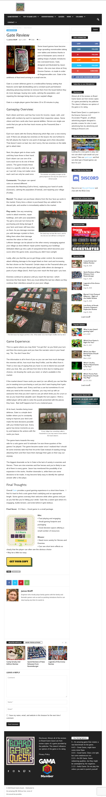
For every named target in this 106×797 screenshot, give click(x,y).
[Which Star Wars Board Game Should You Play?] (77, 354)
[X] (15, 582)
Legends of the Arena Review (56, 663)
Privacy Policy (44, 754)
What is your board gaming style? (90, 330)
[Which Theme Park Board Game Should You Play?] (77, 377)
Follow (95, 49)
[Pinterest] (21, 582)
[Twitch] (25, 771)
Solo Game (16, 571)
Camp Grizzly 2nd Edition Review (13, 663)
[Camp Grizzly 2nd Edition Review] (15, 653)
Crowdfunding (47, 17)
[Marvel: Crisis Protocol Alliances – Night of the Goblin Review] (77, 297)
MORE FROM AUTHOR (32, 642)
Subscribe (94, 71)
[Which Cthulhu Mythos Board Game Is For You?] (77, 365)
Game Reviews (13, 17)
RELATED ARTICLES (15, 642)
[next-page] (66, 642)
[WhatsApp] (26, 582)
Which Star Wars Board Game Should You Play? (91, 353)
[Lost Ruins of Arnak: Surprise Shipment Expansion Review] (77, 308)
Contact (11, 22)
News (69, 17)
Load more (85, 317)
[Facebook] (9, 582)
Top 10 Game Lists (29, 17)
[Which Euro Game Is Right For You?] (77, 343)
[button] (98, 19)
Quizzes (61, 17)
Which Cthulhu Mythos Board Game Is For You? (91, 365)
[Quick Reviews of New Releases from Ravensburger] (36, 653)
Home (8, 28)
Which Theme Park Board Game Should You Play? (91, 376)
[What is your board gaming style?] (77, 332)
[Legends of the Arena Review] (57, 653)
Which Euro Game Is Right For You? (91, 341)
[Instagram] (14, 771)
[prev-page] (62, 642)
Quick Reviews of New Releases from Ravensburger (36, 664)
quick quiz (88, 157)
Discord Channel (88, 188)
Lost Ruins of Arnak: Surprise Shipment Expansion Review (91, 307)
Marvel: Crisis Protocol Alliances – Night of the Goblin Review (92, 296)
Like (96, 44)
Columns (79, 17)
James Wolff (13, 40)
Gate (15, 490)
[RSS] (19, 771)
